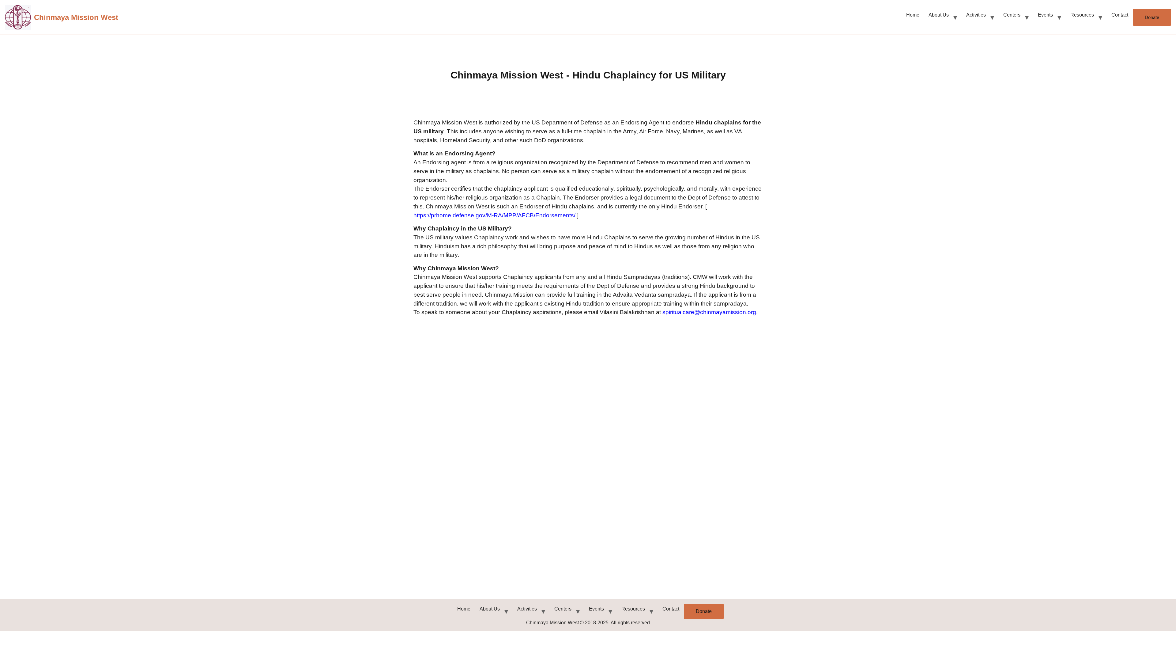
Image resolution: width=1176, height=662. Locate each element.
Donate (1152, 17)
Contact (1119, 14)
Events (1045, 14)
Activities (976, 14)
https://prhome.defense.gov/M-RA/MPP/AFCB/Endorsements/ (495, 215)
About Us (939, 14)
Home (912, 14)
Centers (1011, 14)
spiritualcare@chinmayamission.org (709, 312)
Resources (1082, 14)
